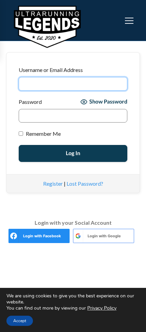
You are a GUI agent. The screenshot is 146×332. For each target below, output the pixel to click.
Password (30, 101)
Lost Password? (85, 183)
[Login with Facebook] (13, 236)
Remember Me (43, 133)
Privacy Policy (101, 308)
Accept (19, 321)
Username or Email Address (51, 70)
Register (53, 183)
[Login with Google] (78, 236)
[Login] (116, 20)
